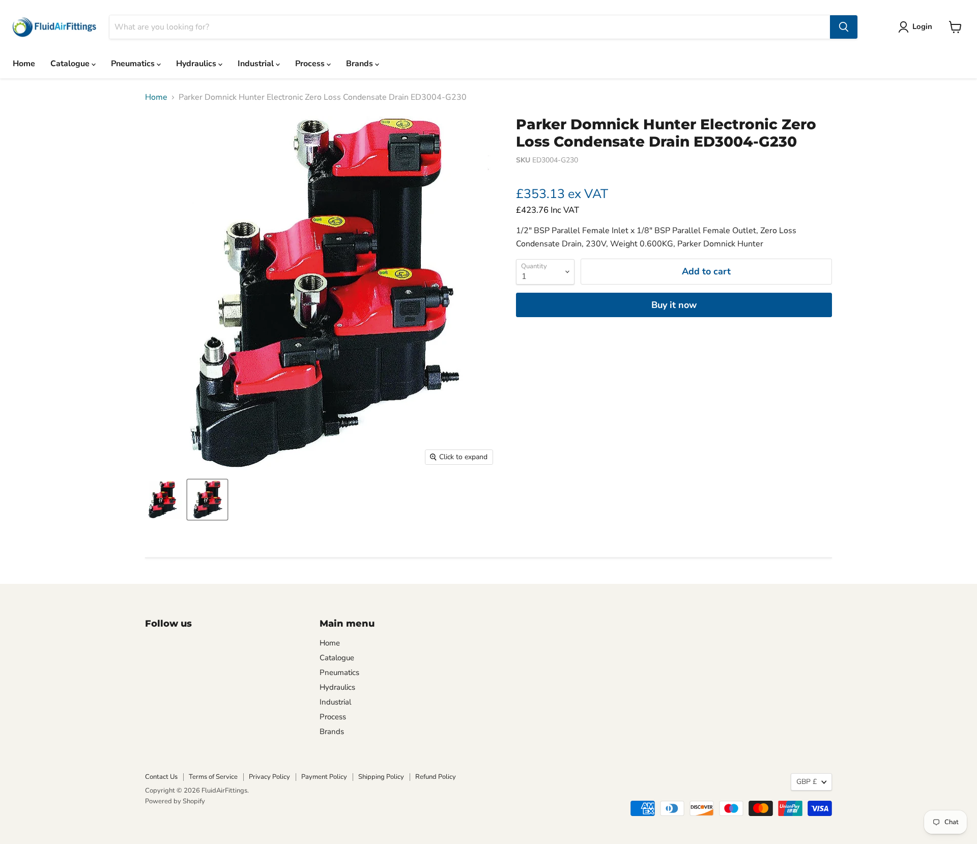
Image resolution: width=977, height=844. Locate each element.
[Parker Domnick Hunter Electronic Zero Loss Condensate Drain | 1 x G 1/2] (164, 500)
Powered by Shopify (175, 801)
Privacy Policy (269, 776)
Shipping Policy (381, 776)
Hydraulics (197, 63)
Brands (360, 63)
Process (311, 63)
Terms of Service (213, 776)
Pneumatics (134, 63)
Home (24, 63)
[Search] (843, 27)
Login (922, 26)
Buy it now (674, 305)
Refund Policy (435, 776)
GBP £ (806, 781)
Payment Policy (324, 776)
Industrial (257, 63)
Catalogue (71, 63)
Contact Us (161, 776)
